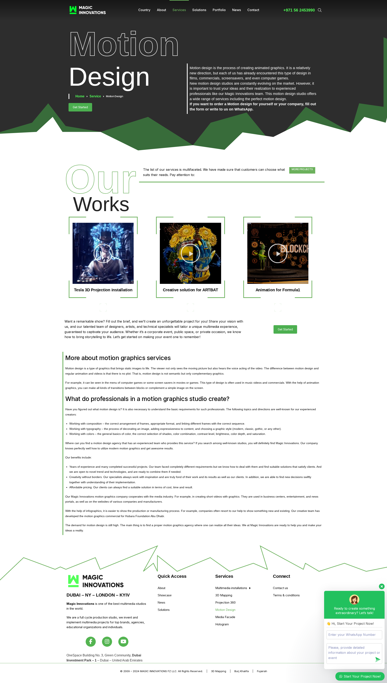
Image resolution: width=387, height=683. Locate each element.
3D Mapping (218, 671)
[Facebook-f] (91, 642)
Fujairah (262, 671)
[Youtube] (123, 642)
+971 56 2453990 (299, 10)
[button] (103, 253)
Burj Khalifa (241, 671)
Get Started (80, 107)
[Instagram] (107, 642)
